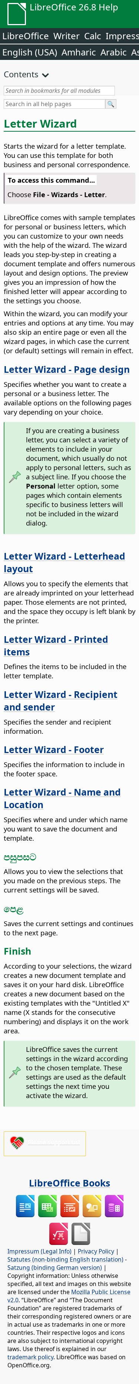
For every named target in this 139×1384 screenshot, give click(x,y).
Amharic (79, 52)
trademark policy (30, 1357)
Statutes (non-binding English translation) (65, 1259)
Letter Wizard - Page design (67, 369)
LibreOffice (25, 36)
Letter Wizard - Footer (54, 749)
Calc (92, 36)
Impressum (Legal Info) (39, 1251)
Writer (66, 36)
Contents (21, 74)
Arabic (113, 52)
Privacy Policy (96, 1251)
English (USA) (29, 52)
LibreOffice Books (69, 1183)
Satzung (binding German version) (54, 1267)
